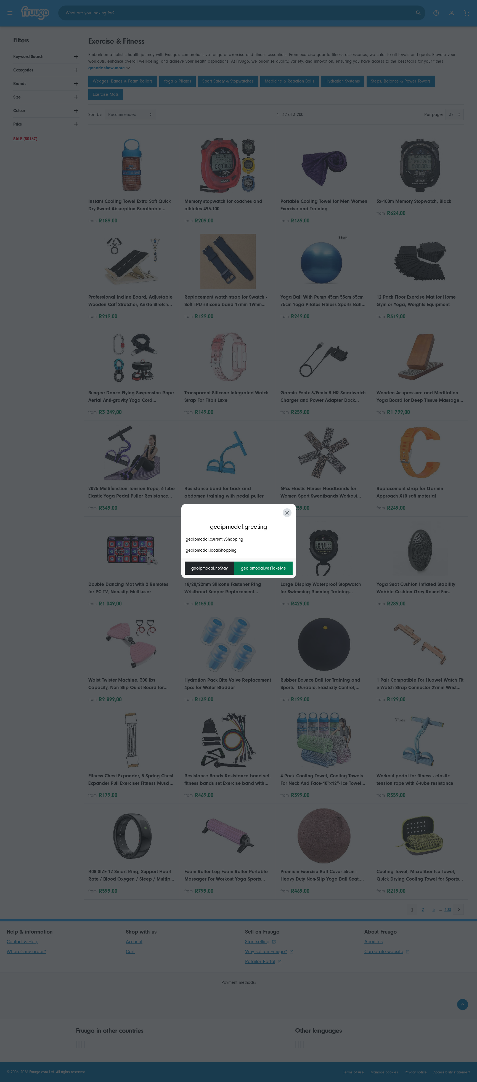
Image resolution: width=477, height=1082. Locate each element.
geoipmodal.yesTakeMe (263, 568)
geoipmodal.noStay (209, 568)
